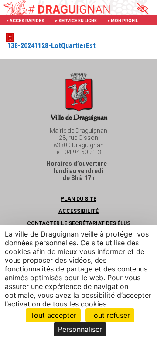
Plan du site (78, 199)
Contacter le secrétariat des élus (78, 223)
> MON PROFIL (122, 20)
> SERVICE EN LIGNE (76, 20)
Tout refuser (110, 315)
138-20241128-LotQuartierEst (51, 46)
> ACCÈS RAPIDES (25, 20)
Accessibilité (78, 211)
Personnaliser (80, 329)
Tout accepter (53, 315)
